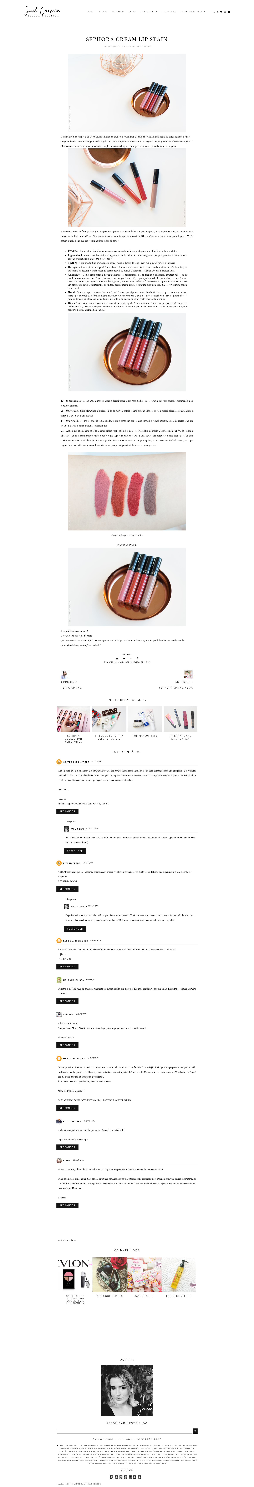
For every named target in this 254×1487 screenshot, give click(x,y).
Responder (67, 811)
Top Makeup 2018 (144, 736)
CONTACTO (118, 12)
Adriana (68, 1015)
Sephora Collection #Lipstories (73, 739)
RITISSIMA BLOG (67, 881)
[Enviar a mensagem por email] (117, 658)
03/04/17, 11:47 (96, 761)
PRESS (132, 12)
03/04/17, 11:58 (93, 828)
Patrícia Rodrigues (75, 941)
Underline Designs (92, 1484)
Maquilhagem (115, 46)
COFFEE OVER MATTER (76, 762)
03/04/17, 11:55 (93, 906)
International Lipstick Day (180, 737)
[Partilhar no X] (124, 658)
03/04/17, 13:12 (91, 979)
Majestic (78, 1090)
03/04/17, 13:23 (81, 1014)
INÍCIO (91, 12)
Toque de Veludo (179, 1296)
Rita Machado (72, 863)
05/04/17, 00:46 (89, 1121)
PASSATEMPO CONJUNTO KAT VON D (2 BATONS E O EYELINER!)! (94, 1100)
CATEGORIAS (169, 12)
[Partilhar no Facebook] (131, 658)
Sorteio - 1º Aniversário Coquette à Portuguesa (75, 1299)
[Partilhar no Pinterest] (137, 658)
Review (124, 46)
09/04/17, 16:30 (78, 1160)
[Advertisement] (127, 1333)
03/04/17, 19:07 (93, 1058)
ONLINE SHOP (149, 12)
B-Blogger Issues (110, 1296)
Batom (106, 46)
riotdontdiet (72, 1122)
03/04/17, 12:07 (95, 940)
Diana (66, 1161)
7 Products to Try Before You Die (109, 737)
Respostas (71, 821)
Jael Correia (79, 829)
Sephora (131, 46)
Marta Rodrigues (74, 1059)
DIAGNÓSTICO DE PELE (194, 12)
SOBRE (103, 12)
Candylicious (144, 1296)
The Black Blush (66, 1037)
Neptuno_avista (73, 980)
